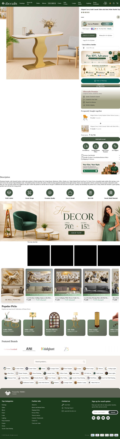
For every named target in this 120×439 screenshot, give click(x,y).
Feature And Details (89, 155)
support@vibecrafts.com (70, 411)
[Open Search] (114, 3)
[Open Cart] (117, 3)
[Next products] (116, 285)
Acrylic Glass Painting (7, 428)
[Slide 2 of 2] (3, 16)
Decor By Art (29, 3)
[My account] (110, 3)
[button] (85, 12)
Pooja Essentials (96, 3)
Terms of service (36, 415)
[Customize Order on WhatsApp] (100, 167)
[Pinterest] (108, 418)
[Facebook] (93, 418)
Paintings (22, 3)
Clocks (3, 426)
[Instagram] (98, 418)
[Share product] (118, 17)
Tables (38, 3)
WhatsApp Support (68, 408)
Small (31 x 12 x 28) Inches (89, 35)
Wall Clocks (65, 3)
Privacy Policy (35, 412)
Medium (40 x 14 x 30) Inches (105, 35)
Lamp (3, 415)
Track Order (67, 405)
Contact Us (34, 420)
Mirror (3, 410)
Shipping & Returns (88, 159)
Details (109, 28)
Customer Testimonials (37, 418)
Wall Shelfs (80, 3)
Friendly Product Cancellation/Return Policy (95, 157)
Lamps (74, 3)
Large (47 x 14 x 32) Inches (89, 40)
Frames (3, 423)
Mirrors (44, 3)
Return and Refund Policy (38, 407)
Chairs (59, 3)
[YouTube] (103, 418)
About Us (34, 405)
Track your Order (36, 423)
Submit (113, 412)
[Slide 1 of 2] (3, 10)
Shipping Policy (36, 410)
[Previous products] (28, 285)
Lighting (88, 3)
